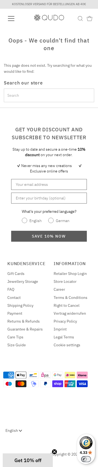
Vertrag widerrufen (70, 313)
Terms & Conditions (70, 297)
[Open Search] (80, 18)
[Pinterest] (20, 452)
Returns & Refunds (23, 321)
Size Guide (16, 344)
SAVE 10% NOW (49, 236)
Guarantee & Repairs (25, 329)
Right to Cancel (66, 305)
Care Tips (15, 337)
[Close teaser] (54, 451)
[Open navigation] (14, 18)
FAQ (10, 289)
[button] (28, 460)
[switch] (86, 459)
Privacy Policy (65, 321)
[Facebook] (6, 452)
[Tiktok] (26, 452)
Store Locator (65, 281)
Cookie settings (67, 344)
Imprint (60, 329)
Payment (14, 313)
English (12, 430)
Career (59, 289)
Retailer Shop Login (70, 273)
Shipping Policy (20, 305)
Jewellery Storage (22, 281)
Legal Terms (64, 337)
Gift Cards (15, 273)
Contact (14, 297)
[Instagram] (13, 452)
